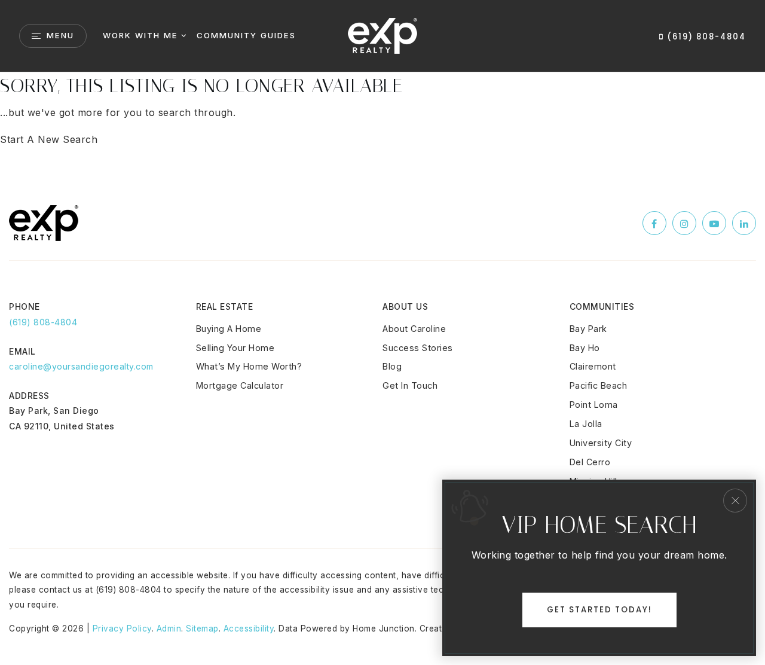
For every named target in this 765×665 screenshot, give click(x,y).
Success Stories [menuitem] (417, 348)
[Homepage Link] (382, 35)
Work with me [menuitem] (140, 35)
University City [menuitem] (601, 443)
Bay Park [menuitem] (588, 329)
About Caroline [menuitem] (414, 329)
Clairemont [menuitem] (593, 366)
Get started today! (599, 609)
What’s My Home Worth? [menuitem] (249, 366)
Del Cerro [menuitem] (590, 462)
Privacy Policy (122, 628)
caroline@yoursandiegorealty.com (81, 366)
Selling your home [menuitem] (235, 348)
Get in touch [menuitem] (409, 385)
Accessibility (249, 628)
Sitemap (202, 628)
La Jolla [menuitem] (586, 424)
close (735, 501)
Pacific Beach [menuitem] (599, 385)
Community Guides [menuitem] (246, 35)
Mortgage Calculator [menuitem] (240, 385)
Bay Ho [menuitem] (585, 348)
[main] (382, 110)
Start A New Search (48, 139)
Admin (169, 628)
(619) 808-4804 (705, 36)
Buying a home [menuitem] (229, 329)
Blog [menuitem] (392, 366)
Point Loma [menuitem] (594, 404)
